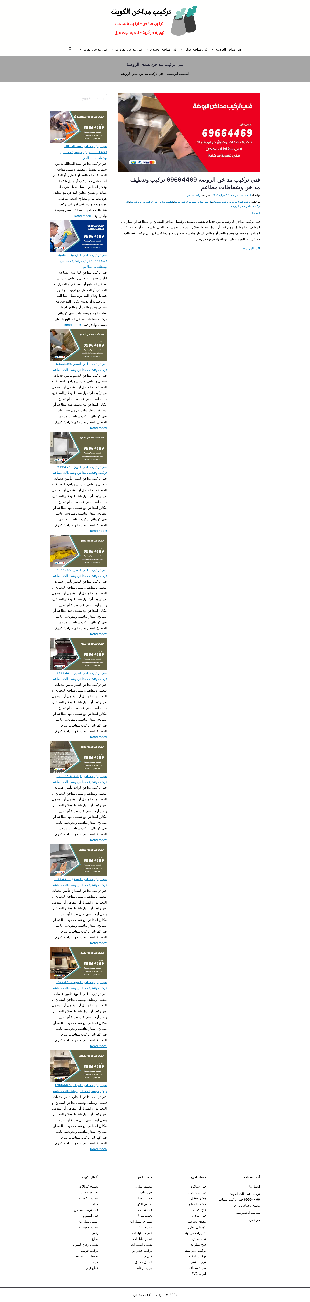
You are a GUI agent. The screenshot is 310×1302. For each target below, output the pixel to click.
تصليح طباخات (142, 1239)
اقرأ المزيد (253, 248)
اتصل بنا (254, 1186)
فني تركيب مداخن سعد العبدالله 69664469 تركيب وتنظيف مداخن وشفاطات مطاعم (83, 152)
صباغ (95, 1239)
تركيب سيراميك (195, 1250)
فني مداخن (140, 1295)
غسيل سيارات (88, 1221)
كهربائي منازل (196, 1227)
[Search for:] (78, 98)
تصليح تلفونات (88, 1198)
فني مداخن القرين (95, 49)
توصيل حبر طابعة (86, 1256)
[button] (213, 49)
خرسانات (146, 1192)
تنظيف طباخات (142, 1233)
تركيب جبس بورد (140, 1250)
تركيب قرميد (89, 1250)
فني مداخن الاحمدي (163, 49)
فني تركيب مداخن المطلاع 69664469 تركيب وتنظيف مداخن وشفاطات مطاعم (80, 882)
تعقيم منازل (144, 1215)
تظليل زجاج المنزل (85, 1244)
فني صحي (199, 1215)
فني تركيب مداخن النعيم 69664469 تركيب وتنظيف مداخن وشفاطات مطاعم (80, 676)
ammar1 (246, 195)
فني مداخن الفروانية (128, 49)
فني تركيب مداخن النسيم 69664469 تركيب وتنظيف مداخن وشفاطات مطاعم (80, 366)
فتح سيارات (198, 1244)
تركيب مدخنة (181, 201)
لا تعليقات (255, 212)
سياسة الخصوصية (248, 1212)
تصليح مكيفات (88, 1227)
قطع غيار (92, 1268)
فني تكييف (145, 1210)
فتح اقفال (199, 1210)
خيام (95, 1262)
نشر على (226, 195)
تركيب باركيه (197, 1256)
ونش (95, 1233)
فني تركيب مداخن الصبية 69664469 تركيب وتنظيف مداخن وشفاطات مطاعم (80, 985)
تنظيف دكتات (143, 1227)
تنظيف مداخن (165, 201)
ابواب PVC (198, 1273)
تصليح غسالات (88, 1186)
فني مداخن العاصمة (228, 49)
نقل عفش (199, 1239)
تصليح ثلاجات (89, 1192)
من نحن (254, 1220)
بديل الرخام (144, 1268)
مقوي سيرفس (196, 1221)
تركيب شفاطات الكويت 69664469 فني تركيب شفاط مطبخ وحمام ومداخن (239, 1199)
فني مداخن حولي (195, 49)
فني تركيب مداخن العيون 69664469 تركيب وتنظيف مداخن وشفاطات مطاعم (80, 470)
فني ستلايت (198, 1186)
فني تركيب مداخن (86, 1210)
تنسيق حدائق (143, 1262)
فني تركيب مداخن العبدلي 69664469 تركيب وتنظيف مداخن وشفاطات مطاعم (80, 1088)
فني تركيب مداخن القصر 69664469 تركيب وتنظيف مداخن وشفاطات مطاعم (80, 572)
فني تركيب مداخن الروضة (144, 201)
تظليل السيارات (141, 1244)
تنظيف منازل (143, 1186)
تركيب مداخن (194, 195)
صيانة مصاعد (197, 1268)
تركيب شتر (198, 1262)
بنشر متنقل (198, 1198)
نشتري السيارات (141, 1221)
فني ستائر (145, 1256)
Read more (82, 215)
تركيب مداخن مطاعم (200, 201)
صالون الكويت (142, 1204)
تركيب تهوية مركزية (239, 201)
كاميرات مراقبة (195, 1233)
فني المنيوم (90, 1215)
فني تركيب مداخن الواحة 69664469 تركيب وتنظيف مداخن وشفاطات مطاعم (80, 779)
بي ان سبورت (196, 1192)
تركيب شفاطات (220, 201)
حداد (95, 1204)
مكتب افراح (144, 1198)
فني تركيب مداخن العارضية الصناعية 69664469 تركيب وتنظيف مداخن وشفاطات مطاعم (82, 260)
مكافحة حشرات (195, 1204)
